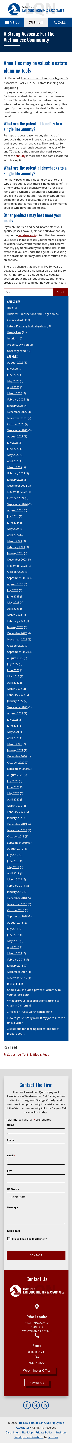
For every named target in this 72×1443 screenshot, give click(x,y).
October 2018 (15, 910)
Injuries (12, 338)
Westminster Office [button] (37, 1370)
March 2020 (14, 806)
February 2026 (16, 399)
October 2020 (15, 762)
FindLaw (53, 1437)
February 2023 (16, 621)
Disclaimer (13, 1231)
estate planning (28, 235)
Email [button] (38, 22)
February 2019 (16, 885)
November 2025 (17, 418)
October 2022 (15, 646)
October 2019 (15, 836)
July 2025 (12, 442)
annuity (20, 156)
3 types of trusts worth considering (29, 1012)
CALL (62, 22)
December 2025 (17, 412)
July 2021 (12, 719)
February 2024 (16, 547)
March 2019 (14, 879)
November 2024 (17, 492)
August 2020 (15, 775)
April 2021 (13, 738)
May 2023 (13, 602)
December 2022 (17, 633)
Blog (10, 308)
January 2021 (15, 750)
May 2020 (13, 793)
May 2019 (13, 867)
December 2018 (17, 898)
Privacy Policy (43, 1432)
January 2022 (15, 701)
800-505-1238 (36, 1352)
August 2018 (15, 922)
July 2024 (12, 516)
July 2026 (12, 369)
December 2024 (17, 485)
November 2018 (17, 904)
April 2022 (13, 682)
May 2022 (13, 676)
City (9, 1170)
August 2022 (15, 658)
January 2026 (15, 406)
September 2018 (17, 916)
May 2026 (13, 381)
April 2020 (13, 799)
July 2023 (12, 590)
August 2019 (15, 849)
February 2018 (16, 959)
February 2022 (16, 695)
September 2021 (17, 707)
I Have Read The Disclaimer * (29, 1238)
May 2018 (13, 941)
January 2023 (15, 627)
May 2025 (13, 455)
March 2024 (14, 541)
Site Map (27, 1432)
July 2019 (12, 855)
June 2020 (13, 787)
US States (13, 1189)
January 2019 (15, 892)
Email (11, 1155)
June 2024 (13, 522)
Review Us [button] (37, 1383)
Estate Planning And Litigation (26, 326)
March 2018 (14, 953)
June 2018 (13, 935)
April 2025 (13, 461)
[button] (12, 22)
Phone (11, 1140)
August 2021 (15, 713)
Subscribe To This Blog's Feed (27, 1055)
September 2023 (17, 578)
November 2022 (17, 639)
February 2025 (16, 473)
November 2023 (17, 566)
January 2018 (15, 965)
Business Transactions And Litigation (31, 314)
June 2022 (13, 670)
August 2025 (15, 436)
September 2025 (17, 430)
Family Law (14, 332)
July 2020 (12, 781)
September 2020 (17, 769)
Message (12, 1207)
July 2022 (12, 664)
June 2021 (13, 725)
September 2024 (17, 504)
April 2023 (13, 609)
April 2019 (13, 873)
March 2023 (14, 615)
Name (10, 1124)
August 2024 (15, 510)
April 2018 (13, 947)
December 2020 (17, 756)
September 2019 (17, 842)
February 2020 (16, 812)
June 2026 (13, 375)
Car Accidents (15, 320)
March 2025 (14, 467)
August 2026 (15, 362)
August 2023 (15, 584)
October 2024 (15, 498)
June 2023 (13, 596)
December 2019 (17, 824)
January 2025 (15, 479)
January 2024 (15, 553)
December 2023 (17, 559)
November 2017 (17, 978)
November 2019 (17, 830)
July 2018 (12, 929)
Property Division (18, 344)
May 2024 (13, 529)
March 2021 (14, 744)
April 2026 (13, 387)
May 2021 (13, 732)
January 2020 (15, 818)
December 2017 (17, 972)
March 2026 (14, 393)
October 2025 (15, 424)
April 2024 (13, 535)
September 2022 (17, 652)
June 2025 (13, 449)
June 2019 (13, 861)
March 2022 (14, 689)
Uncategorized (16, 351)
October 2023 (15, 572)
